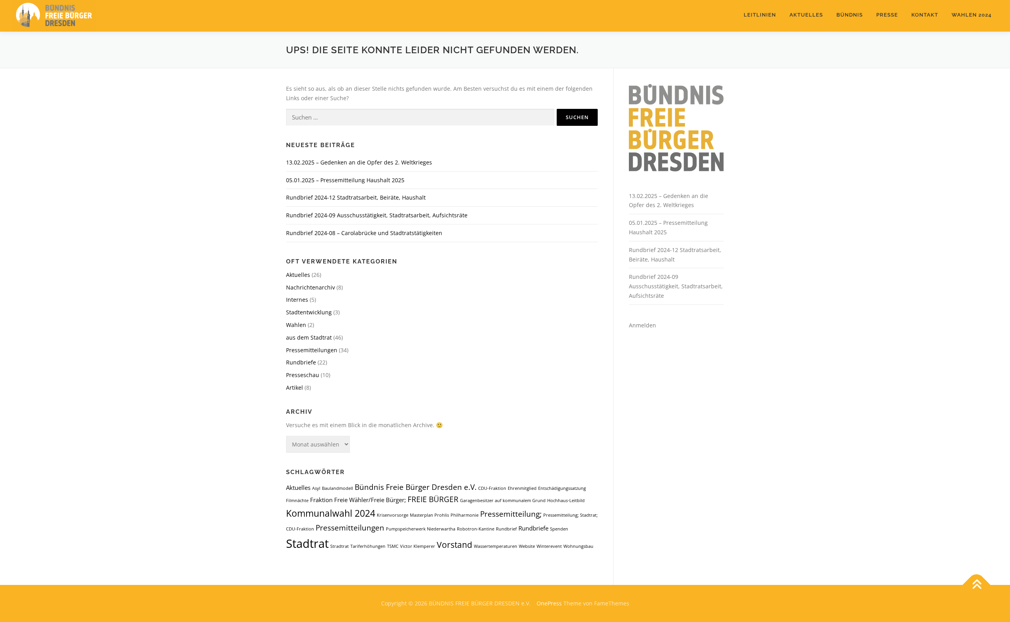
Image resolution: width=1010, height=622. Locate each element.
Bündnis (849, 15)
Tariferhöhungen (367, 546)
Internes (297, 299)
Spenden (559, 529)
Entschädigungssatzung (562, 488)
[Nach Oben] (977, 585)
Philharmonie (465, 515)
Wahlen (296, 325)
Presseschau (302, 375)
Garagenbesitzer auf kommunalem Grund (503, 500)
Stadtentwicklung (309, 312)
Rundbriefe (301, 362)
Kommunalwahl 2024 (330, 513)
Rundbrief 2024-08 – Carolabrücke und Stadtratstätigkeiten (364, 233)
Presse (887, 15)
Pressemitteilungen (311, 350)
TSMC (392, 546)
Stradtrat (339, 546)
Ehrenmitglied (522, 488)
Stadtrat (307, 543)
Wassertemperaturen (495, 546)
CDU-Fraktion (492, 488)
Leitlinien (760, 15)
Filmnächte (297, 500)
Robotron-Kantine (475, 529)
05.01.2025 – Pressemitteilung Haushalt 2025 (345, 180)
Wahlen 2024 (971, 15)
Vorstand (454, 544)
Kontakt (924, 15)
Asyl (316, 488)
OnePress (549, 603)
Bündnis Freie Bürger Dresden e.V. (416, 487)
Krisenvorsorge (392, 515)
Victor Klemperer (417, 546)
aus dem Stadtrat (309, 337)
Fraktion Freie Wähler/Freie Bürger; (358, 499)
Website (527, 546)
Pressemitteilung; (511, 514)
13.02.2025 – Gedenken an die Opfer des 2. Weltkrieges (359, 162)
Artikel (294, 387)
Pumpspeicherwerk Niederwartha (420, 529)
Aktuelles (806, 15)
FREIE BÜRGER (433, 499)
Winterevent (549, 546)
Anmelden (642, 325)
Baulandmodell (337, 488)
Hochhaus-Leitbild (566, 500)
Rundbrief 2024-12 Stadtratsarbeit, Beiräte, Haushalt (356, 197)
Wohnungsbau (578, 546)
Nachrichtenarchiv (310, 287)
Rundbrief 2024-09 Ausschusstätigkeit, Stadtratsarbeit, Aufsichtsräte (377, 215)
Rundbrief (506, 529)
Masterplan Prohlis (429, 515)
